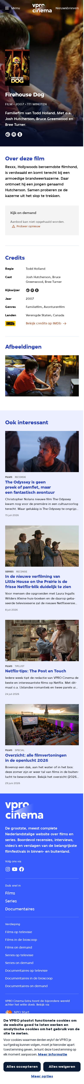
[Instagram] (7, 869)
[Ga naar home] (42, 8)
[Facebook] (21, 869)
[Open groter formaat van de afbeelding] (42, 375)
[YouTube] (14, 869)
